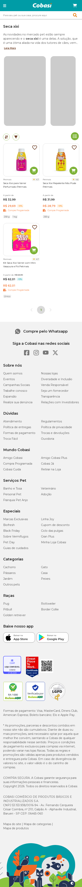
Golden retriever (14, 615)
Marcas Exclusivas (15, 519)
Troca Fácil (10, 439)
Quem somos (12, 373)
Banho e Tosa (12, 488)
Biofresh (9, 525)
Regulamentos (51, 421)
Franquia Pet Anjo (15, 500)
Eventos (9, 379)
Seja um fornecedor (54, 391)
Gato (44, 567)
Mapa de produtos (16, 828)
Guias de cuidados (15, 548)
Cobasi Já (47, 463)
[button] (4, 5)
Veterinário (48, 488)
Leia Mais (10, 48)
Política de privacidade (56, 427)
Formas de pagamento (19, 433)
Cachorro (9, 567)
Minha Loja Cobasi (53, 542)
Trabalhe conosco (15, 391)
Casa (44, 573)
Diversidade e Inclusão (56, 379)
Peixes (45, 579)
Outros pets (11, 584)
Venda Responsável (54, 385)
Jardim (8, 579)
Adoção (46, 494)
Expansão (10, 396)
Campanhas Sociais (16, 385)
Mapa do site (12, 824)
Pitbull (7, 609)
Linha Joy (47, 519)
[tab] (6, 137)
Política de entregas (17, 427)
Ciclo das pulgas (52, 531)
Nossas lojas (49, 373)
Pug (6, 603)
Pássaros (9, 573)
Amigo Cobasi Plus (54, 458)
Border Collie (50, 609)
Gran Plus (47, 536)
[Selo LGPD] (57, 701)
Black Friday (11, 531)
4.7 (37, 179)
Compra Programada (17, 463)
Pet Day (9, 542)
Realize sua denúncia (17, 402)
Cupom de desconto (55, 525)
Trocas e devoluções (55, 433)
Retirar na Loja (51, 469)
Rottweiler (48, 603)
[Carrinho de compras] (74, 5)
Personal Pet (12, 494)
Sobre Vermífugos (15, 536)
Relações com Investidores (60, 402)
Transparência (50, 396)
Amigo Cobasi (12, 458)
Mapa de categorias (37, 824)
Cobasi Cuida (12, 469)
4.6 (77, 179)
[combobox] (41, 15)
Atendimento (12, 421)
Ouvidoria (47, 439)
